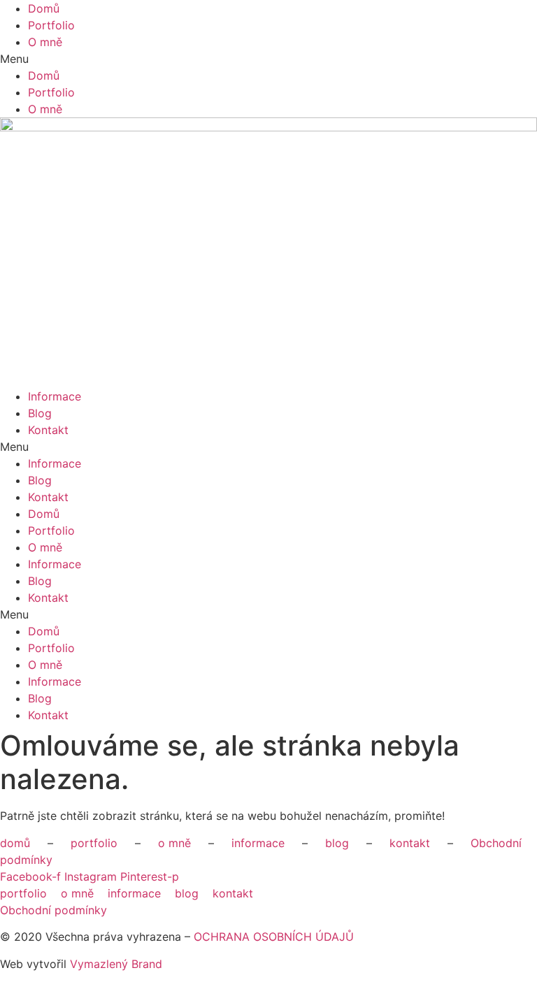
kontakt (409, 843)
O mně (45, 42)
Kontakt (48, 430)
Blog (40, 413)
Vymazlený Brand (116, 964)
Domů (43, 8)
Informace (54, 396)
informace (258, 843)
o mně (174, 843)
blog (337, 843)
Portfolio (51, 25)
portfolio (94, 843)
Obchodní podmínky (53, 910)
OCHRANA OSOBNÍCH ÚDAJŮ (274, 937)
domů (15, 843)
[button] (268, 58)
